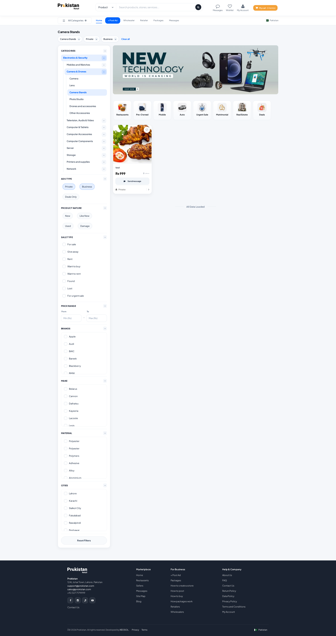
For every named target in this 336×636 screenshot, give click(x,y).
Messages (174, 20)
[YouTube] (92, 600)
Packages (158, 20)
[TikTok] (85, 600)
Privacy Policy (229, 601)
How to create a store (182, 585)
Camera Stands (78, 92)
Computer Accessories (79, 134)
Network (71, 168)
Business (87, 186)
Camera (73, 78)
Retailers (175, 606)
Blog (138, 601)
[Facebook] (70, 600)
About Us (227, 575)
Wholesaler (129, 20)
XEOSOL (124, 629)
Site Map (140, 596)
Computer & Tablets (78, 127)
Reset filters (84, 540)
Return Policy (229, 590)
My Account (228, 611)
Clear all (125, 39)
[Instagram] (78, 600)
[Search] (198, 7)
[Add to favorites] (147, 130)
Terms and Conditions (234, 606)
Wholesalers (177, 611)
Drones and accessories (82, 106)
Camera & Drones (76, 71)
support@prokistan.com (80, 585)
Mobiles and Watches (78, 64)
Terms (144, 629)
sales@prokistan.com (79, 589)
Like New (84, 215)
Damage (85, 226)
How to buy (177, 596)
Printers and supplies (78, 161)
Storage (71, 155)
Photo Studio (76, 99)
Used (68, 226)
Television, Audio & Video (80, 120)
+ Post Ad (112, 20)
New (67, 215)
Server (70, 148)
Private (69, 186)
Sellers (139, 585)
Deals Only (71, 196)
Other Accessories (79, 113)
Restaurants (142, 580)
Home (99, 20)
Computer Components (80, 141)
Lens (72, 85)
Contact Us (73, 607)
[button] (75, 20)
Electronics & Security (75, 57)
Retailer (144, 20)
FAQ (224, 580)
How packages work (181, 601)
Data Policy (228, 596)
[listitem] (122, 110)
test (117, 167)
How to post (177, 590)
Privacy (135, 629)
